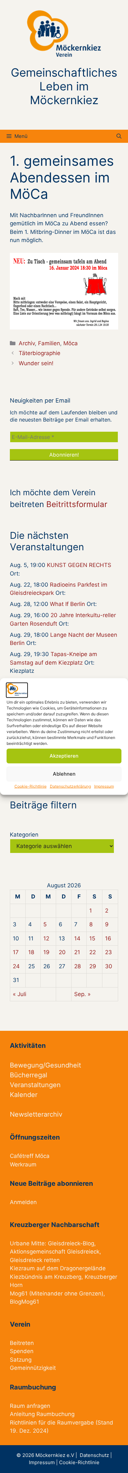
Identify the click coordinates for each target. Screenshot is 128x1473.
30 (108, 966)
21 (77, 952)
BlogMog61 (24, 1301)
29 (92, 966)
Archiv (27, 343)
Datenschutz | (96, 1455)
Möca (70, 343)
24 (16, 966)
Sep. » (82, 994)
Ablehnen (64, 774)
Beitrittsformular (76, 504)
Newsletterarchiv (36, 1114)
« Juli (19, 994)
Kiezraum (22, 1268)
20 (62, 952)
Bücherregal (28, 1075)
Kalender (23, 1095)
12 (46, 938)
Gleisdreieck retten (35, 1260)
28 (77, 966)
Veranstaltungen (35, 1085)
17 (16, 952)
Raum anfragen (30, 1406)
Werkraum (23, 1164)
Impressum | (44, 1462)
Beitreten (22, 1343)
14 (77, 938)
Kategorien (24, 834)
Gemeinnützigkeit (33, 1368)
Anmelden (23, 1202)
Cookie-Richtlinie (30, 786)
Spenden (21, 1351)
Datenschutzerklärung (70, 786)
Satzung (21, 1359)
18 (31, 952)
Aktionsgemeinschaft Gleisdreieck (54, 1251)
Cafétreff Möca (30, 1156)
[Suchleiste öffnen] (119, 136)
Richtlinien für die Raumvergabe (52, 1422)
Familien (49, 343)
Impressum (104, 786)
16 (108, 938)
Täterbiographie (39, 353)
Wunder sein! (36, 363)
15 (92, 938)
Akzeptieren (64, 756)
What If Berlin (67, 604)
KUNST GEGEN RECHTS (79, 565)
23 (108, 952)
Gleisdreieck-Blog (71, 1243)
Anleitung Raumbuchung (42, 1414)
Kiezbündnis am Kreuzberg (45, 1277)
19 (46, 952)
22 (92, 952)
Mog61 (19, 1293)
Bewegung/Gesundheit (45, 1065)
